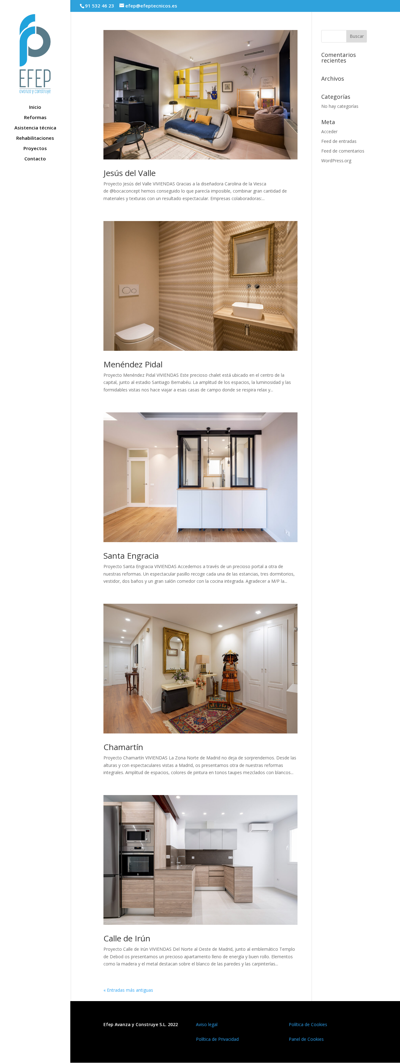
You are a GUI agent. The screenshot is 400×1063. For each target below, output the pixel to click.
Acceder (329, 131)
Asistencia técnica (35, 128)
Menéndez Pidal (132, 364)
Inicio (35, 107)
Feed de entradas (339, 141)
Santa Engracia (131, 555)
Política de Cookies (308, 1024)
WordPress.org (336, 161)
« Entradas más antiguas (128, 990)
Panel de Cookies (306, 1039)
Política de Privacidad (217, 1039)
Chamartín (123, 747)
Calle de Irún (126, 938)
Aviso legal (207, 1024)
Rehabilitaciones (35, 138)
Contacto (35, 159)
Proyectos (35, 148)
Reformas (35, 117)
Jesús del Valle (129, 173)
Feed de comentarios (342, 151)
